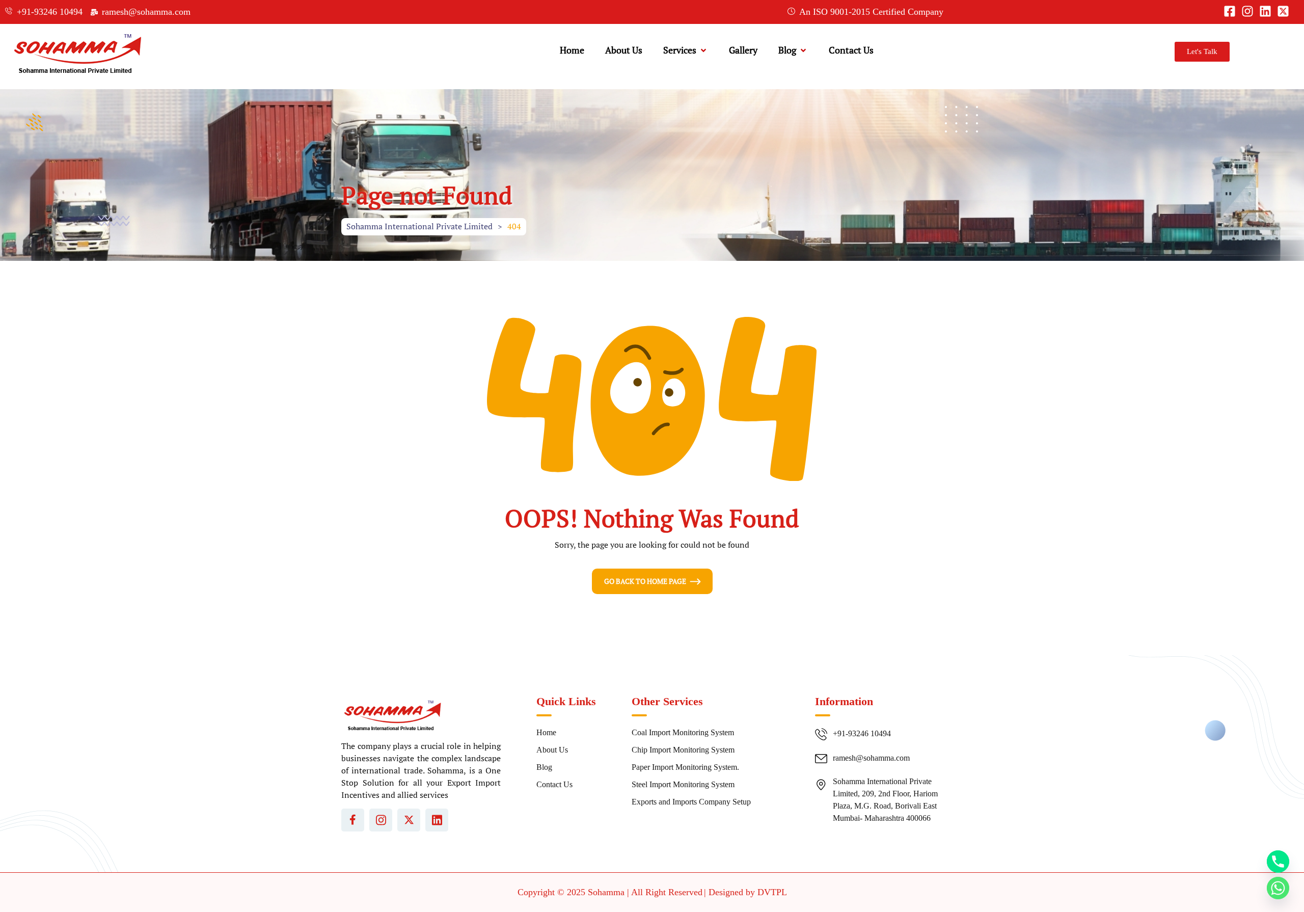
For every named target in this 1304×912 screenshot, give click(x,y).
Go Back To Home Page (645, 581)
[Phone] (1278, 861)
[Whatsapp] (1278, 888)
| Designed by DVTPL (745, 892)
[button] (685, 50)
